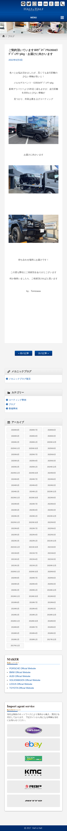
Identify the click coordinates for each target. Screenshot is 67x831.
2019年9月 (52, 596)
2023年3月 (52, 510)
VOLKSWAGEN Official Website (24, 680)
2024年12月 (51, 467)
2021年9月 (52, 547)
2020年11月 (15, 572)
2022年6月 (52, 528)
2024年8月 (15, 479)
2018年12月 (51, 615)
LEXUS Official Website (20, 684)
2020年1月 (33, 590)
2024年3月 (52, 485)
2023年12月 (51, 491)
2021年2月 (15, 565)
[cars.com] (45, 4)
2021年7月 (33, 553)
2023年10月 (33, 498)
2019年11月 (15, 596)
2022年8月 (15, 528)
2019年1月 (33, 615)
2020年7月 (33, 578)
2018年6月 (52, 627)
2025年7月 (33, 454)
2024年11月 (15, 473)
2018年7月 (33, 627)
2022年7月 (33, 528)
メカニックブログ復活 (20, 378)
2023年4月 (33, 510)
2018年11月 (15, 621)
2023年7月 (33, 504)
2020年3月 (52, 584)
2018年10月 (33, 621)
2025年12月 (51, 442)
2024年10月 (33, 473)
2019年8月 (15, 602)
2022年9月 (52, 522)
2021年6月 (52, 553)
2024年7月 (33, 479)
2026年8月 (15, 430)
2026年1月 (33, 442)
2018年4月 (33, 633)
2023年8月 (15, 504)
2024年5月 (15, 485)
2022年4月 (33, 535)
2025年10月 (33, 448)
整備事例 (13, 408)
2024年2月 (15, 491)
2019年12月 (51, 590)
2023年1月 (33, 516)
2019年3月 (52, 609)
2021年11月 (15, 547)
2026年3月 (52, 436)
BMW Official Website (20, 672)
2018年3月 (52, 633)
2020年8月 (15, 578)
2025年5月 (15, 461)
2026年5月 (15, 436)
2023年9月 (52, 498)
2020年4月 (33, 584)
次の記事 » (43, 353)
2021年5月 (15, 559)
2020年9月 (52, 572)
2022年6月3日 (16, 60)
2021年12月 (51, 541)
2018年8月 (15, 627)
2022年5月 (15, 535)
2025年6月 (52, 454)
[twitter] (29, 4)
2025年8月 (15, 454)
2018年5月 (15, 633)
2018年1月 (33, 639)
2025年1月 (33, 467)
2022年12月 (51, 516)
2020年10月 (33, 572)
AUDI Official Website (19, 676)
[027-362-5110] (62, 4)
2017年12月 (51, 639)
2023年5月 (15, 510)
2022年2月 (15, 541)
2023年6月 (52, 504)
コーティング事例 (17, 400)
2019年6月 (52, 602)
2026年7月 (33, 430)
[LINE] (23, 4)
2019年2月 (15, 615)
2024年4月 (33, 485)
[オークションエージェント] (51, 4)
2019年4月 (33, 609)
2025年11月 (15, 448)
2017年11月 (15, 645)
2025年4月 (33, 461)
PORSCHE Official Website (22, 668)
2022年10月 (33, 522)
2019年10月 (33, 596)
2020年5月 (15, 584)
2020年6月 (52, 578)
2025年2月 (15, 467)
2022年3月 (52, 535)
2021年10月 (33, 547)
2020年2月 (15, 590)
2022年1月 (33, 541)
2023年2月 (15, 516)
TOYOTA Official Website (21, 688)
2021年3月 (52, 559)
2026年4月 (33, 436)
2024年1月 (33, 491)
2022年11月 (15, 522)
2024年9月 (52, 473)
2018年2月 (15, 639)
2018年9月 (52, 621)
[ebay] (40, 4)
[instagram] (34, 4)
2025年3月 (52, 461)
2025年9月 (52, 448)
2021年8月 (15, 553)
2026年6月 (52, 430)
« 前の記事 (23, 353)
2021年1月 (33, 565)
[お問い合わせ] (57, 4)
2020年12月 (51, 565)
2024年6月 (52, 479)
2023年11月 (15, 498)
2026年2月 (15, 442)
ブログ (11, 36)
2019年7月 (33, 602)
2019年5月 (15, 609)
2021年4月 (33, 559)
